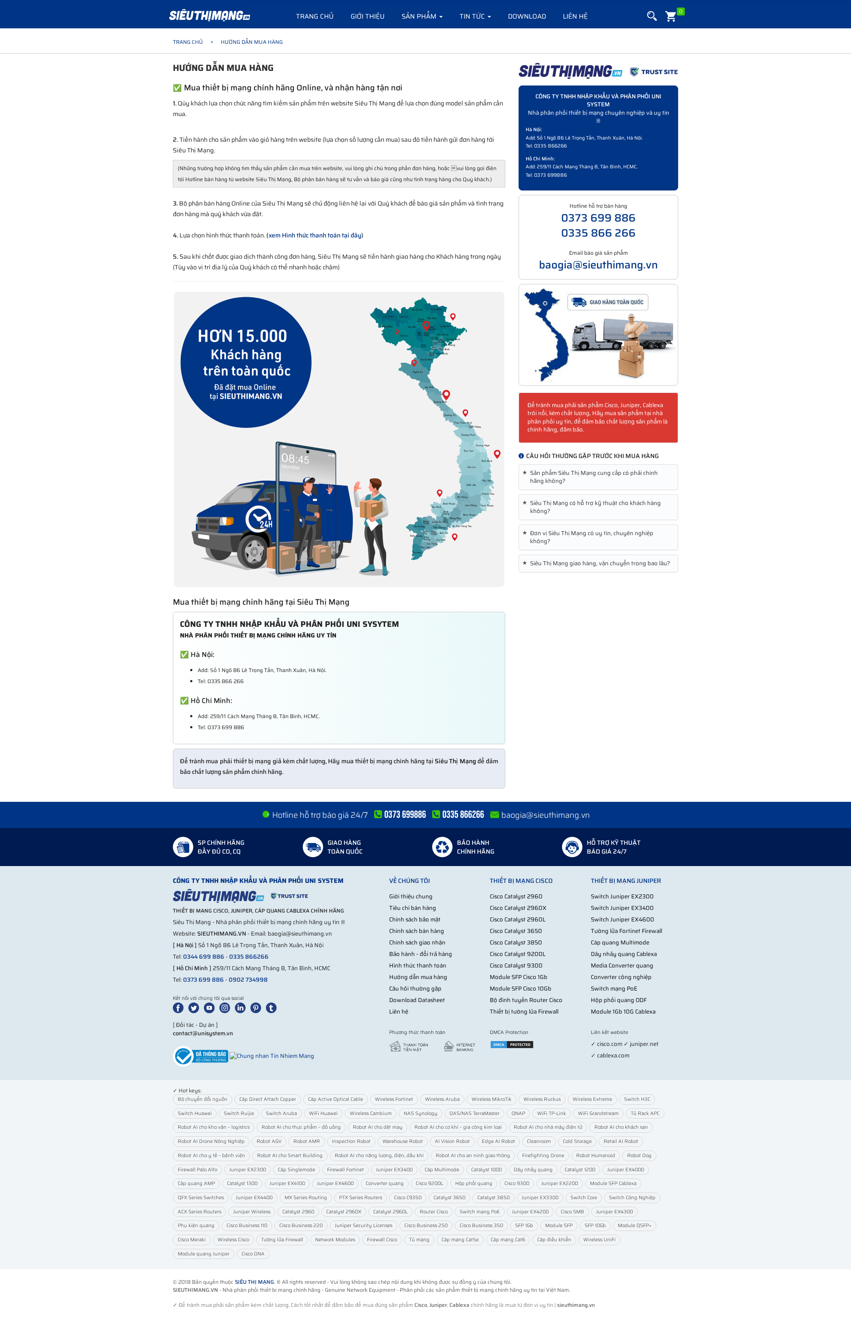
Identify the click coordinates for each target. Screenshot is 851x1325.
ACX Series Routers (199, 1212)
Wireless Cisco (233, 1239)
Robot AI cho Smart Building (290, 1155)
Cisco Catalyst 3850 (516, 942)
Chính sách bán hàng (416, 931)
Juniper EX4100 (287, 1183)
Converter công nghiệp (621, 977)
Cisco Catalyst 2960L (518, 919)
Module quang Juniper (204, 1254)
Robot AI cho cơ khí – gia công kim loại (458, 1127)
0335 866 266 (598, 233)
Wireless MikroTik (491, 1099)
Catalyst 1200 (580, 1169)
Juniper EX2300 (247, 1169)
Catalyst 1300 (242, 1183)
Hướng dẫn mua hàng (418, 977)
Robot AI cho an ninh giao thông (473, 1155)
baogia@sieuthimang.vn (598, 264)
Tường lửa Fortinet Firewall (626, 931)
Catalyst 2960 (298, 1212)
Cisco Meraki (192, 1239)
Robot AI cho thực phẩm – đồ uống (301, 1127)
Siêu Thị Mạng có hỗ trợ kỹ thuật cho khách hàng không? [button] (593, 507)
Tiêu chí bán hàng (412, 908)
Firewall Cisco (382, 1239)
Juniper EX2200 (559, 1183)
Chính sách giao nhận (417, 942)
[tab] (598, 477)
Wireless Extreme (592, 1099)
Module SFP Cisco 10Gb (520, 988)
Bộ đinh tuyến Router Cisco (526, 1000)
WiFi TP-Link (551, 1113)
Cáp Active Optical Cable (335, 1099)
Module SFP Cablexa (613, 1183)
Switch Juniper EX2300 (622, 896)
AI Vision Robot (452, 1141)
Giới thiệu (368, 16)
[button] (652, 16)
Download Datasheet (417, 1000)
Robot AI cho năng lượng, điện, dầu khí (379, 1155)
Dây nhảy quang (533, 1169)
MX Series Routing (306, 1197)
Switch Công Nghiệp (632, 1197)
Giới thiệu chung (411, 896)
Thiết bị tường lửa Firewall (524, 1011)
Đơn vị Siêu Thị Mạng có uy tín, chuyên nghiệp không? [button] (589, 537)
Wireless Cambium (371, 1113)
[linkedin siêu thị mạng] (242, 1007)
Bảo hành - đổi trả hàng (420, 954)
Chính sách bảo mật (415, 919)
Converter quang (385, 1183)
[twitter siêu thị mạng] (195, 1007)
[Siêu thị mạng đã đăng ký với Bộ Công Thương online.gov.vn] (200, 1056)
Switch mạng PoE (614, 988)
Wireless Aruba (442, 1099)
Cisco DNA (253, 1254)
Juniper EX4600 (335, 1183)
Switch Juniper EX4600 (622, 919)
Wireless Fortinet (394, 1099)
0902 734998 (248, 979)
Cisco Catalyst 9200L (518, 954)
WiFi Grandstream (598, 1113)
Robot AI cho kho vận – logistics (214, 1127)
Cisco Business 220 (301, 1225)
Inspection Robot (351, 1141)
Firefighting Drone (543, 1155)
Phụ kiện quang (196, 1225)
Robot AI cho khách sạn (621, 1127)
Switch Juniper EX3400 (622, 908)
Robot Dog (639, 1155)
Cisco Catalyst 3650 (516, 931)
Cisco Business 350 (481, 1225)
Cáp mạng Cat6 (508, 1239)
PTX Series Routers (360, 1197)
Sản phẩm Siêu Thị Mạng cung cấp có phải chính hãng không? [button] (592, 477)
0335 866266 (249, 956)
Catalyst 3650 (449, 1197)
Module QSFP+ (635, 1225)
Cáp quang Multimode (620, 942)
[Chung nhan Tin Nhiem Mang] (272, 1056)
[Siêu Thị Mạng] (209, 15)
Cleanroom (539, 1141)
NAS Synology (420, 1113)
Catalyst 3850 (493, 1197)
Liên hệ (575, 16)
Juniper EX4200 (530, 1212)
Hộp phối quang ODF (619, 1000)
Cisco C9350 (408, 1197)
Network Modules (335, 1239)
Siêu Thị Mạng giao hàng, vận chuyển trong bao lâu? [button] (598, 563)
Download (527, 16)
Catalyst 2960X (343, 1212)
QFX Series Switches (201, 1197)
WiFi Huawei (323, 1113)
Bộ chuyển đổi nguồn (202, 1099)
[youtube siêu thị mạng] (211, 1007)
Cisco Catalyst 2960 (516, 896)
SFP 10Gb (595, 1225)
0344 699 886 (203, 956)
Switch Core (583, 1197)
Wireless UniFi (599, 1239)
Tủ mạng (419, 1239)
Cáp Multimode (442, 1169)
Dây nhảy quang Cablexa (624, 954)
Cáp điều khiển (554, 1239)
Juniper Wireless (251, 1212)
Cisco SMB (572, 1212)
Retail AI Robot (621, 1141)
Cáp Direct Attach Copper (267, 1099)
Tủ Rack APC (645, 1113)
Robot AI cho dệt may (377, 1127)
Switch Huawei (195, 1113)
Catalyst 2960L (390, 1212)
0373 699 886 (598, 218)
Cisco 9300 (516, 1183)
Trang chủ (315, 16)
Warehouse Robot (403, 1141)
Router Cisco (434, 1212)
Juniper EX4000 (625, 1169)
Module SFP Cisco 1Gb (518, 977)
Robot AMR (306, 1141)
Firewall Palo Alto (197, 1169)
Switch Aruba (281, 1113)
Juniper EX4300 (614, 1212)
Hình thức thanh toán (417, 965)
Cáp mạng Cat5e (460, 1239)
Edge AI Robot (498, 1141)
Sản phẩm (420, 16)
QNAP (518, 1113)
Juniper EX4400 (254, 1197)
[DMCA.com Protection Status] (512, 1044)
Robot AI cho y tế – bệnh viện (211, 1155)
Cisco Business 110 (246, 1225)
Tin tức (473, 16)
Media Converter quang (622, 965)
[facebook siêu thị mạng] (180, 1007)
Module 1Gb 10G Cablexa (623, 1011)
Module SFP (559, 1225)
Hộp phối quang (473, 1183)
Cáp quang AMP (196, 1183)
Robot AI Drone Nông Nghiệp (211, 1141)
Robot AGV (269, 1141)
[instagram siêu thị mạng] (226, 1007)
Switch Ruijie (239, 1113)
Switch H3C (637, 1099)
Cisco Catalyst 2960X (518, 908)
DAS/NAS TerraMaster (474, 1113)
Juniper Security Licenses (363, 1225)
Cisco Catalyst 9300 (516, 965)
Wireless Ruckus (542, 1099)
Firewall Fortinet (345, 1169)
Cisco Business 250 (426, 1225)
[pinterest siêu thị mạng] (257, 1007)
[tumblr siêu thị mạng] (273, 1007)
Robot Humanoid (595, 1155)
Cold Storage (577, 1141)
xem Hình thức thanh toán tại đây (315, 235)
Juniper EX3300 (540, 1197)
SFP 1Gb (524, 1225)
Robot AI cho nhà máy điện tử (548, 1127)
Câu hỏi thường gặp (415, 988)
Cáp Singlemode (296, 1169)
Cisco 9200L (429, 1183)
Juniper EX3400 (394, 1169)
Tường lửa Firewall (282, 1239)
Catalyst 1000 (486, 1169)
